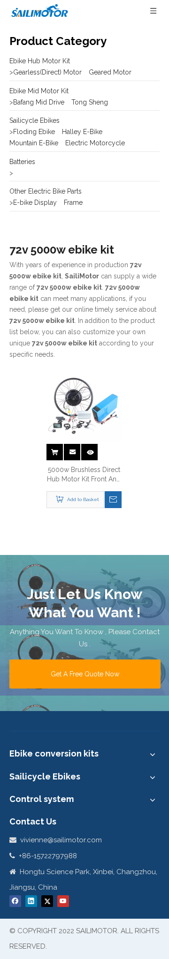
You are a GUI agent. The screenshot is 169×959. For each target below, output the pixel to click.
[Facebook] (15, 901)
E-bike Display (35, 202)
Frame (73, 202)
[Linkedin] (31, 901)
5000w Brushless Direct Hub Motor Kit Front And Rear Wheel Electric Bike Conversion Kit (83, 475)
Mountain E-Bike (33, 143)
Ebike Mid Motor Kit (39, 91)
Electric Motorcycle (95, 143)
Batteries (22, 161)
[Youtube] (63, 901)
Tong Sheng (89, 102)
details (91, 449)
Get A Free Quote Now (85, 674)
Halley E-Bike (82, 131)
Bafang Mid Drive (38, 102)
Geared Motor (110, 72)
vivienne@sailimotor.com (61, 840)
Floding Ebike (34, 131)
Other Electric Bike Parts (45, 191)
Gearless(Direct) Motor (47, 72)
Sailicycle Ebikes (34, 120)
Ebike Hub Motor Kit (39, 61)
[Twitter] (47, 901)
